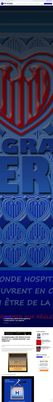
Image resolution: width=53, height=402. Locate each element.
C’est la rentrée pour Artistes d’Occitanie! (45, 334)
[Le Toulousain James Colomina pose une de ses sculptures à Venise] (38, 349)
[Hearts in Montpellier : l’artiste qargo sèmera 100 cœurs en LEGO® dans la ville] (38, 342)
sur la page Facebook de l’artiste (10, 374)
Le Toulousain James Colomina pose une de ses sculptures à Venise (46, 347)
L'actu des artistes (7, 316)
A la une (43, 335)
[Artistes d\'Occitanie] (7, 3)
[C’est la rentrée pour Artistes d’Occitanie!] (38, 336)
